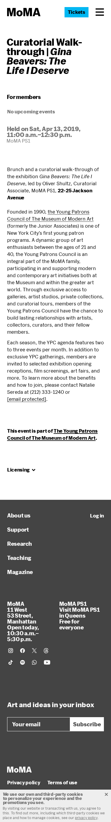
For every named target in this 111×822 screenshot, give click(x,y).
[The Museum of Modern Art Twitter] (34, 650)
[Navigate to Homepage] (24, 12)
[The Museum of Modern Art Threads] (46, 650)
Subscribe (87, 724)
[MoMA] (19, 769)
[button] (99, 12)
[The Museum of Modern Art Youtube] (47, 662)
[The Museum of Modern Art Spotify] (22, 662)
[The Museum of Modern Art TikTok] (10, 662)
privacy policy (86, 818)
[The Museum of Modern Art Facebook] (22, 650)
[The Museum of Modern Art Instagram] (10, 650)
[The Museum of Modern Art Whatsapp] (34, 662)
